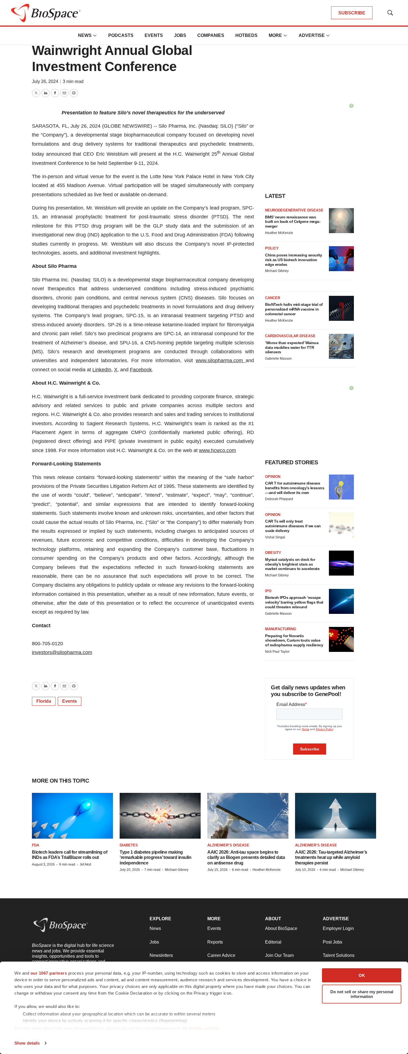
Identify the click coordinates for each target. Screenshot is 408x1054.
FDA (35, 845)
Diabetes (129, 845)
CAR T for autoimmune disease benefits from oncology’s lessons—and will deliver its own (294, 488)
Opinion (272, 477)
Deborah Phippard (279, 499)
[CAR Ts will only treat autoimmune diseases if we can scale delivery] (341, 525)
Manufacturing (280, 629)
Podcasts (121, 35)
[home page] (45, 13)
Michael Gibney (277, 271)
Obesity (273, 553)
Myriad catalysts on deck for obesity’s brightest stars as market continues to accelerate (292, 564)
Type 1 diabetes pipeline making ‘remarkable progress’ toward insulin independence (155, 857)
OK (362, 975)
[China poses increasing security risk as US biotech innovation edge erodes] (341, 258)
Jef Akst (85, 864)
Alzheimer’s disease (228, 845)
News (85, 35)
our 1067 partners (49, 973)
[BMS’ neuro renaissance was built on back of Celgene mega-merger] (341, 220)
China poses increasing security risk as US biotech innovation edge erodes (293, 260)
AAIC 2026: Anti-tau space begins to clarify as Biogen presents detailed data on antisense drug (246, 857)
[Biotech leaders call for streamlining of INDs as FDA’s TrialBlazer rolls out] (72, 815)
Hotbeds (246, 35)
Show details (27, 1043)
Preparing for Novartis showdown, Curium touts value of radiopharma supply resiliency (294, 640)
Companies (210, 35)
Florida (43, 701)
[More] (95, 35)
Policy (272, 248)
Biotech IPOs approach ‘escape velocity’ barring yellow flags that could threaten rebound (294, 602)
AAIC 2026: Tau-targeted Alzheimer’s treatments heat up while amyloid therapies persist (331, 857)
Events (154, 35)
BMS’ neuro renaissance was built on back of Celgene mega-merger (292, 222)
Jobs (180, 35)
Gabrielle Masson (278, 358)
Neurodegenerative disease (294, 210)
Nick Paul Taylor (277, 652)
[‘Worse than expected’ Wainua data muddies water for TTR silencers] (341, 346)
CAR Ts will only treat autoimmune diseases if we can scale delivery (293, 526)
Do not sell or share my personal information (361, 994)
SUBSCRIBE (351, 13)
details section (204, 1028)
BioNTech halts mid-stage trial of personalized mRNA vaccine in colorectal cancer (294, 309)
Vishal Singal (275, 537)
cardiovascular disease (290, 336)
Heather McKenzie (279, 233)
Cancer (272, 298)
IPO (268, 591)
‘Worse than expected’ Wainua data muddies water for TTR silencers (291, 347)
